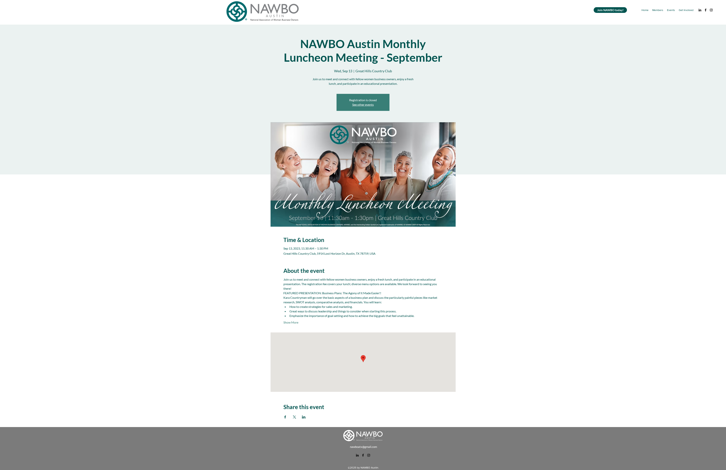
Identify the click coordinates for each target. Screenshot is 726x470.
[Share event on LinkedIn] (304, 417)
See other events (363, 104)
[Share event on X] (294, 417)
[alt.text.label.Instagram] (711, 10)
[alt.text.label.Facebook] (705, 10)
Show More (290, 322)
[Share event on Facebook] (285, 417)
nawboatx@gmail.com (363, 446)
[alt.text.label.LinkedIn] (700, 10)
